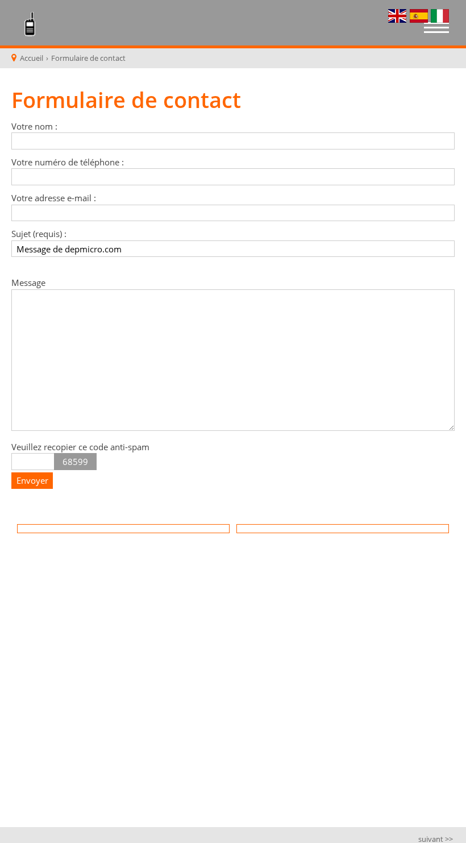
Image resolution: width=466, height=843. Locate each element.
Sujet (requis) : (38, 233)
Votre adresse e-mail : (53, 198)
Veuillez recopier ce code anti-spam (80, 446)
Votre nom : (34, 126)
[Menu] (436, 28)
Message (28, 282)
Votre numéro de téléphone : (67, 162)
